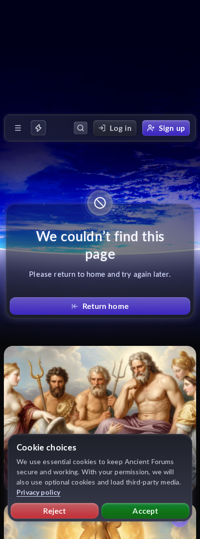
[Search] (80, 128)
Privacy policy (39, 492)
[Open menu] (18, 128)
